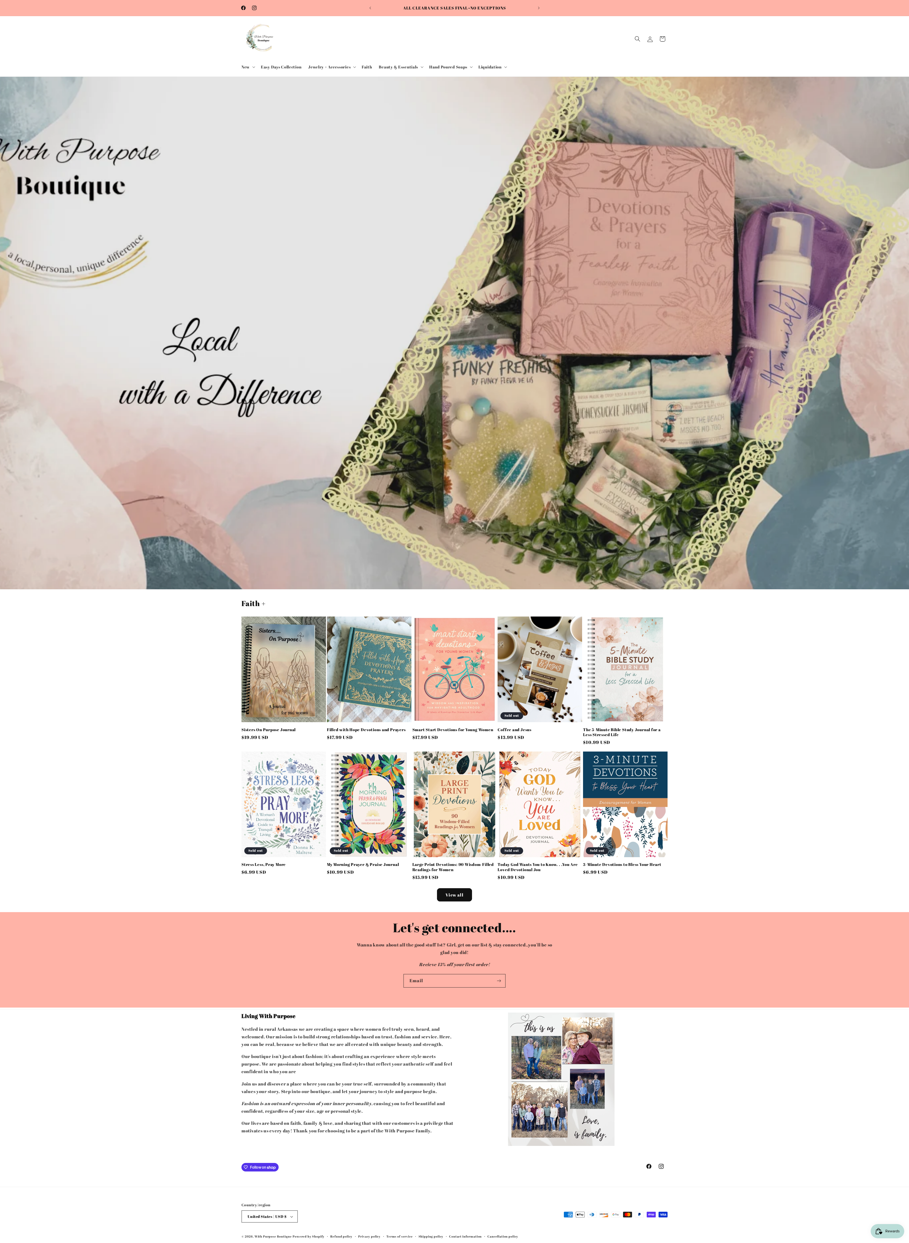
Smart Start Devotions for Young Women (452, 729)
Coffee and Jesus (514, 729)
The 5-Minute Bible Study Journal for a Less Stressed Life (622, 732)
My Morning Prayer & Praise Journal (363, 864)
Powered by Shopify (309, 1236)
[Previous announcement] (370, 8)
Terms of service (399, 1236)
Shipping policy (431, 1236)
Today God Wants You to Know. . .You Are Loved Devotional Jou (538, 867)
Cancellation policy (502, 1236)
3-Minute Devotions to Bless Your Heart (622, 864)
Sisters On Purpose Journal (268, 729)
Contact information (465, 1236)
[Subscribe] (499, 981)
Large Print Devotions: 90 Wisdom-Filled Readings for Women (453, 867)
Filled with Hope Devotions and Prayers (366, 729)
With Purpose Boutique (273, 1236)
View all (454, 895)
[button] (248, 67)
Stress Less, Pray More (263, 864)
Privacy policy (369, 1236)
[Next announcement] (539, 8)
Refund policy (341, 1236)
